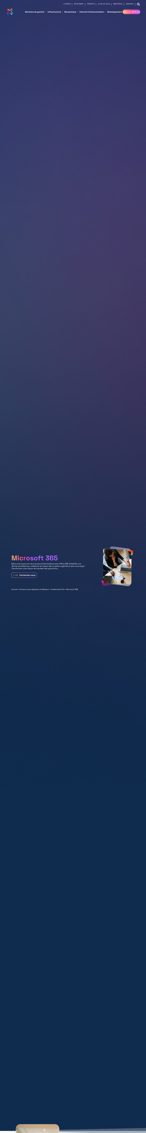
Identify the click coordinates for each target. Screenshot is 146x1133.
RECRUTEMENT (79, 4)
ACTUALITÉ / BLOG (104, 4)
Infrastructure (54, 12)
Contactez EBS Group (131, 12)
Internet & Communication (92, 12)
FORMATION (90, 4)
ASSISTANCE (130, 4)
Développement (114, 12)
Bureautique (70, 12)
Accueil (14, 589)
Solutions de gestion (34, 12)
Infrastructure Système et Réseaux (34, 589)
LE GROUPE (66, 4)
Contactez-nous (27, 575)
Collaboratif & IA (57, 589)
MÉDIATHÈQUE (117, 4)
